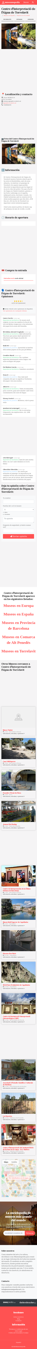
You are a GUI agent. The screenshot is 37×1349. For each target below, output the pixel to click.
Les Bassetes (7, 1116)
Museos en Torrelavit (23, 15)
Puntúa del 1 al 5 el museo (12, 506)
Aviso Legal (18, 1331)
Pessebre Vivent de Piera (12, 793)
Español (18, 1342)
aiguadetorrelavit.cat (9, 103)
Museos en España (9, 15)
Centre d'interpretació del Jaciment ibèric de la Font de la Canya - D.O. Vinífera (18, 1148)
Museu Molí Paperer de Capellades (15, 922)
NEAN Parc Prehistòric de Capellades (16, 985)
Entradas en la (13, 278)
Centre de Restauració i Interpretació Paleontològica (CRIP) (16, 1017)
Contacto (19, 1320)
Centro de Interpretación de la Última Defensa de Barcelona (16, 890)
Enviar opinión (19, 536)
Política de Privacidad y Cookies (18, 1333)
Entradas (19, 19)
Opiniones (31, 19)
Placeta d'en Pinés (9, 953)
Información (7, 19)
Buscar (30, 1233)
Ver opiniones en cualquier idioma (15, 311)
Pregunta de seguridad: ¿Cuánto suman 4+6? (17, 526)
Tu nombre (7, 498)
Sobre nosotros (19, 1317)
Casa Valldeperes (9, 761)
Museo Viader (8, 730)
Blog (18, 1319)
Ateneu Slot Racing (10, 824)
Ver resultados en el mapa (18, 1178)
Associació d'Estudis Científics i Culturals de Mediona (18, 1084)
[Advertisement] (18, 69)
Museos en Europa (18, 605)
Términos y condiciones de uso (18, 1329)
